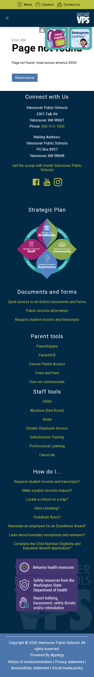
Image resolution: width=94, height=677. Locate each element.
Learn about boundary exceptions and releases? (47, 535)
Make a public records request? (47, 490)
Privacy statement (69, 662)
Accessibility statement (30, 668)
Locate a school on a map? (47, 499)
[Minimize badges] (42, 30)
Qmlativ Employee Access (47, 428)
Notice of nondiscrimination (30, 662)
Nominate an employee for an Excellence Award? (47, 526)
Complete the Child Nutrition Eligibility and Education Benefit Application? (47, 546)
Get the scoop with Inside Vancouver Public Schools (47, 167)
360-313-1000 (53, 126)
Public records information (47, 311)
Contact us (72, 4)
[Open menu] (7, 18)
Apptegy (57, 655)
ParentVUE (47, 355)
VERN (47, 401)
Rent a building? (47, 508)
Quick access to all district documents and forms (47, 302)
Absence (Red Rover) (47, 410)
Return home (24, 78)
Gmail (47, 419)
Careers (48, 4)
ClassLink (47, 455)
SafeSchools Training (47, 437)
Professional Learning (47, 446)
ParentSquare (47, 346)
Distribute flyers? (47, 517)
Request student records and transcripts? (47, 481)
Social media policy (67, 668)
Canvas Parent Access (47, 364)
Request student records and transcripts (47, 319)
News (28, 4)
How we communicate (47, 382)
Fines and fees (47, 373)
